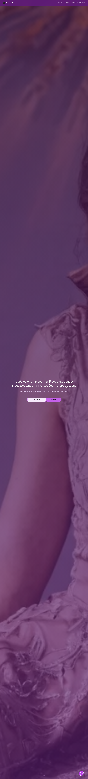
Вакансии (67, 2)
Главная (59, 2)
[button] (36, 400)
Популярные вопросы (78, 2)
